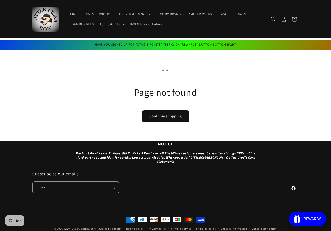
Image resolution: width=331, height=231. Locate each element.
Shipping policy (206, 228)
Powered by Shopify (109, 228)
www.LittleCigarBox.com (80, 228)
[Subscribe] (113, 188)
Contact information (234, 228)
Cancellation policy (264, 228)
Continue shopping (165, 116)
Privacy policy (157, 228)
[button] (134, 14)
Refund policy (134, 228)
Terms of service (181, 228)
